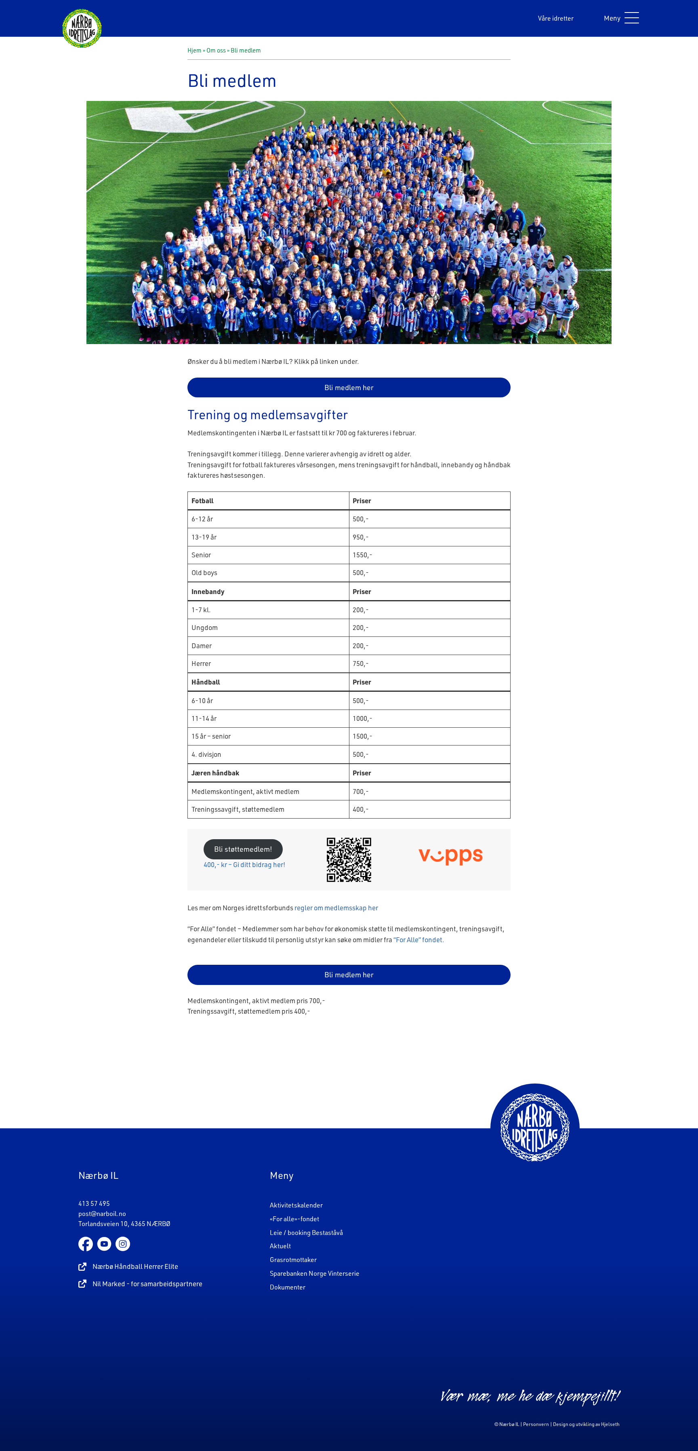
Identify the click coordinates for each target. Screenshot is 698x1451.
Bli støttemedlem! (243, 848)
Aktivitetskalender (296, 1205)
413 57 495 (94, 1203)
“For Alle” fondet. (418, 939)
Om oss (216, 50)
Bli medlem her (349, 387)
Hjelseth (610, 1424)
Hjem (194, 50)
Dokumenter (287, 1287)
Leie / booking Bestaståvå (306, 1232)
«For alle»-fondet (294, 1219)
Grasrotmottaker (293, 1260)
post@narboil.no (102, 1214)
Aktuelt (280, 1246)
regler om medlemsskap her (336, 907)
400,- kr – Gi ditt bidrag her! (244, 864)
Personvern (536, 1424)
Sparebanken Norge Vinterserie (315, 1273)
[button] (619, 18)
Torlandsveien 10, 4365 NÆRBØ (124, 1224)
